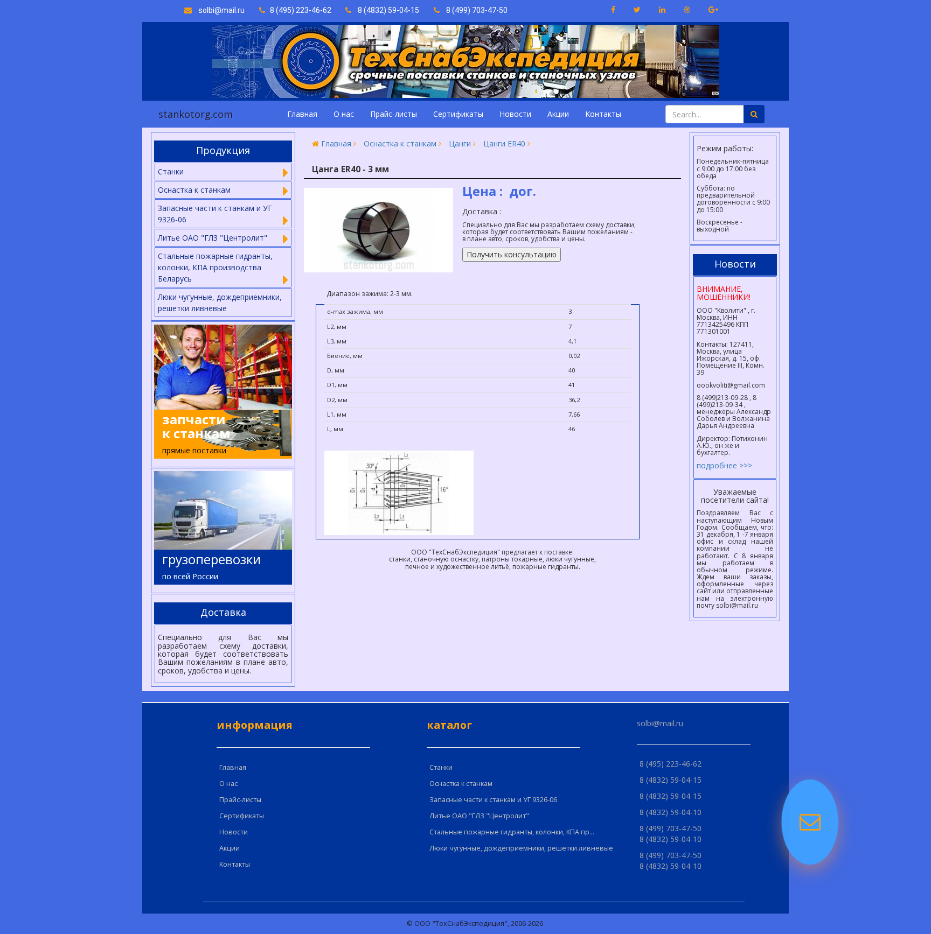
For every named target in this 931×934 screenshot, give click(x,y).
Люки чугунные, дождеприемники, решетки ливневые (220, 302)
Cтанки (441, 767)
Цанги (460, 143)
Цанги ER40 (504, 143)
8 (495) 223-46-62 (299, 10)
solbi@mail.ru (218, 10)
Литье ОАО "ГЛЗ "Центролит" (479, 815)
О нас (344, 114)
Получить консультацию (512, 254)
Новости (515, 114)
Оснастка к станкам (400, 143)
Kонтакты (603, 114)
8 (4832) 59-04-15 (385, 10)
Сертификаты (458, 114)
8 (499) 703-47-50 (474, 10)
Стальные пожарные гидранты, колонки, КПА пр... (511, 832)
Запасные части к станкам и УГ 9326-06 (493, 799)
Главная (302, 114)
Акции (558, 114)
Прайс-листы (393, 114)
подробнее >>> (724, 465)
